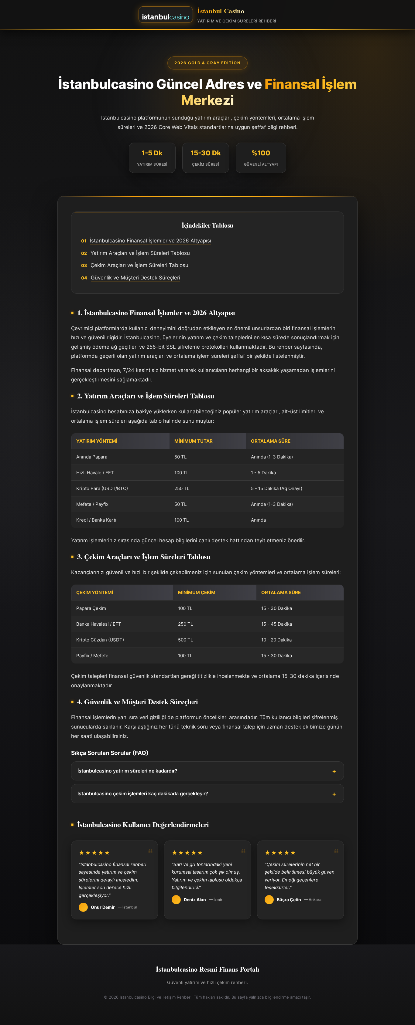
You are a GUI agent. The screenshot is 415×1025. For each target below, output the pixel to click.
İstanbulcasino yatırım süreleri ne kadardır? (127, 771)
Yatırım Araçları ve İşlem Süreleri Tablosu (140, 253)
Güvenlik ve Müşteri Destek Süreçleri (135, 278)
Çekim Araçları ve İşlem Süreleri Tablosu (139, 265)
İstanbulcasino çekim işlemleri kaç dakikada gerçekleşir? (142, 793)
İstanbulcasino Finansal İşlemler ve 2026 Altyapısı (150, 241)
